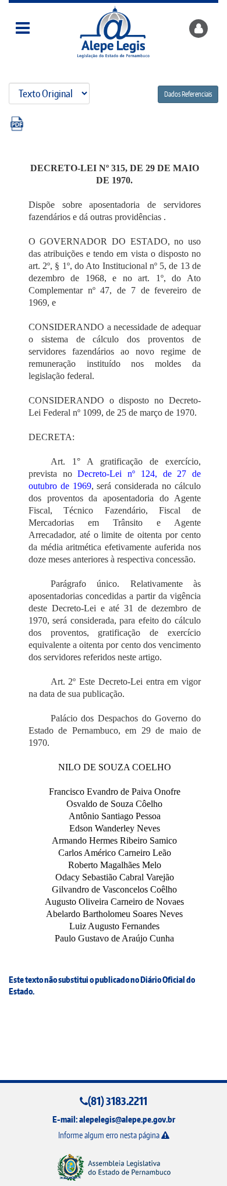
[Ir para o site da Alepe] (114, 1167)
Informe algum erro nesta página (109, 1135)
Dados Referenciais (188, 94)
